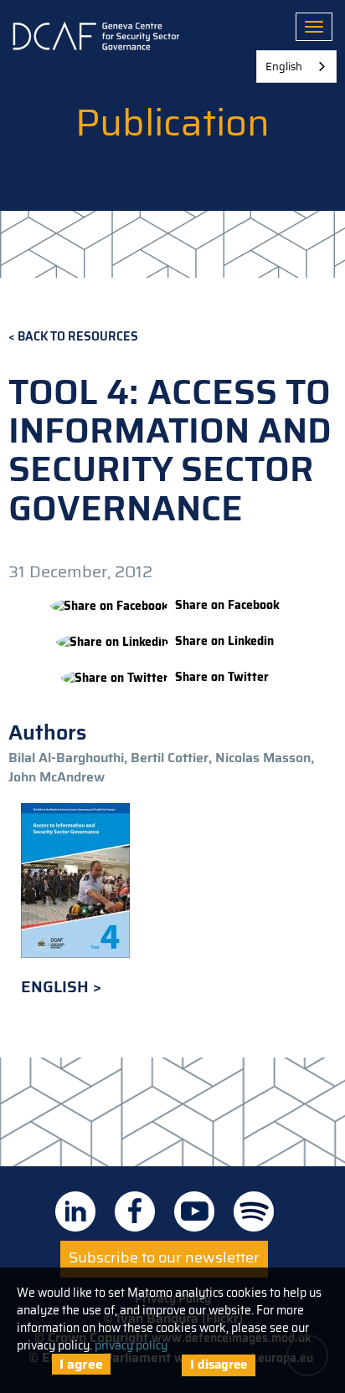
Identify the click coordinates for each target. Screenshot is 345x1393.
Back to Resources (78, 337)
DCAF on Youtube (194, 1211)
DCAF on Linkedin (75, 1211)
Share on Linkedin (224, 641)
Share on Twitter (222, 677)
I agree (81, 1364)
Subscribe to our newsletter (164, 1257)
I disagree (218, 1365)
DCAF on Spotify (254, 1211)
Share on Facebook (227, 605)
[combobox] (296, 66)
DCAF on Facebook (135, 1211)
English (57, 987)
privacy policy (131, 1345)
